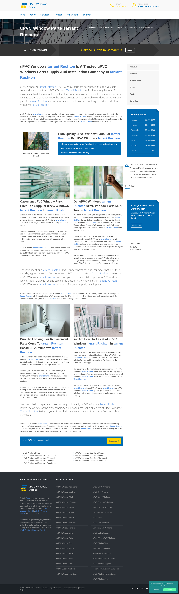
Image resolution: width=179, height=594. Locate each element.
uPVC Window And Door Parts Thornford (90, 461)
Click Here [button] (163, 585)
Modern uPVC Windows (102, 553)
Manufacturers (135, 80)
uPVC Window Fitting (65, 507)
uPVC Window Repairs (65, 553)
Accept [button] (170, 589)
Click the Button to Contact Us (99, 50)
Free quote (73, 15)
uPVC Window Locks (65, 533)
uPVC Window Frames (65, 512)
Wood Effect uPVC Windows (104, 538)
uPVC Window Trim (100, 543)
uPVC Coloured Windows (102, 507)
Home (22, 15)
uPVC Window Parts (65, 538)
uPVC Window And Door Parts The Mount (91, 458)
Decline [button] (156, 589)
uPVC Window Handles (66, 528)
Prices (59, 15)
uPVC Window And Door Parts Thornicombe (40, 463)
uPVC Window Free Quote (67, 574)
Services (45, 15)
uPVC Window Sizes (100, 579)
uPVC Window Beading (66, 492)
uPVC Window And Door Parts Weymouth (39, 458)
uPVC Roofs (97, 518)
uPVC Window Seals (65, 559)
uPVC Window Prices (65, 543)
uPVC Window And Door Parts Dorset (89, 453)
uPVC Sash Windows (101, 523)
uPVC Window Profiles (65, 548)
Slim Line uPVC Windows (102, 528)
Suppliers (133, 74)
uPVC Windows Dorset (31, 453)
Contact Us (113, 441)
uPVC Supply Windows (66, 569)
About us (133, 67)
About (33, 15)
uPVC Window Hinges (65, 518)
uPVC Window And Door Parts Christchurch (39, 456)
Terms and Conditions (70, 588)
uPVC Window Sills (64, 564)
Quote (132, 94)
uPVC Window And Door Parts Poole (89, 456)
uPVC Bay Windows (100, 492)
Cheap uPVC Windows (101, 487)
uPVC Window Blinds (65, 497)
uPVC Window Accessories (67, 487)
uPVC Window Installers (66, 523)
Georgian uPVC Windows (102, 512)
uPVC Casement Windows (103, 502)
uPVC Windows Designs (66, 502)
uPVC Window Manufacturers (104, 574)
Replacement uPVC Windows (104, 559)
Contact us (134, 101)
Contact (87, 15)
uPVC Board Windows (101, 497)
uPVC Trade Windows (101, 533)
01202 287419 (122, 6)
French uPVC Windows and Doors (106, 569)
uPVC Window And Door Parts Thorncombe (39, 461)
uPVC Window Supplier (102, 564)
